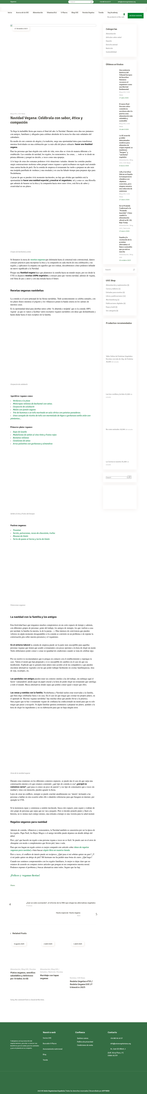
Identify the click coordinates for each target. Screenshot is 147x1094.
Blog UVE (13, 114)
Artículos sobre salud (113, 37)
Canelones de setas (22, 440)
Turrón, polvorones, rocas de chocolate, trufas (34, 533)
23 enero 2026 (124, 231)
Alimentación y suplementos (116, 285)
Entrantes (43, 972)
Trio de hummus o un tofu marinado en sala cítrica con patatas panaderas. (47, 412)
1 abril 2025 (78, 944)
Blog (44, 1054)
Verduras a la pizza (21, 400)
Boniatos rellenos (21, 437)
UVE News (21, 114)
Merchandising (111, 300)
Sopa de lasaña (20, 431)
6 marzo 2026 (124, 166)
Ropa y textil (110, 307)
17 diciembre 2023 (21, 29)
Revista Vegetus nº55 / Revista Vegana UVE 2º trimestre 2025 (81, 984)
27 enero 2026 (124, 200)
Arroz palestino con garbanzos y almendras (32, 443)
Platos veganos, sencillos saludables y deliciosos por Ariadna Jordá (22, 975)
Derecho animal (111, 45)
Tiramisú (17, 530)
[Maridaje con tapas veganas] (53, 953)
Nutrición (52, 972)
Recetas (33, 969)
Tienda (45, 1060)
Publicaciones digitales (114, 303)
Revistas (73, 978)
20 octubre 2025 (125, 260)
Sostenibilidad (111, 52)
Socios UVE (47, 1038)
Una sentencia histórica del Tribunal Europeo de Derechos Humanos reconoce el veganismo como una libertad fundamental (125, 79)
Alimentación (15, 969)
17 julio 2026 (124, 98)
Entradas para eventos (114, 292)
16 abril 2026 (124, 129)
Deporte (109, 41)
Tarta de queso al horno (24, 539)
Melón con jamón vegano (24, 409)
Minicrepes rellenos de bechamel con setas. (32, 403)
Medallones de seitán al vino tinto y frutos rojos (34, 434)
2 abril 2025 (48, 944)
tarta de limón (42, 539)
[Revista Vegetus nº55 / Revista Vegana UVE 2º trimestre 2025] (83, 957)
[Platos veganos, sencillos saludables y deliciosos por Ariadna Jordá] (23, 953)
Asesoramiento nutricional (52, 1049)
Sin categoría (111, 311)
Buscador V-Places (50, 1043)
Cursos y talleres (112, 289)
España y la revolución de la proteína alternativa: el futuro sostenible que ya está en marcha (125, 244)
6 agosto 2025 (19, 944)
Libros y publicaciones (114, 296)
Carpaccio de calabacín (23, 406)
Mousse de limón (20, 536)
